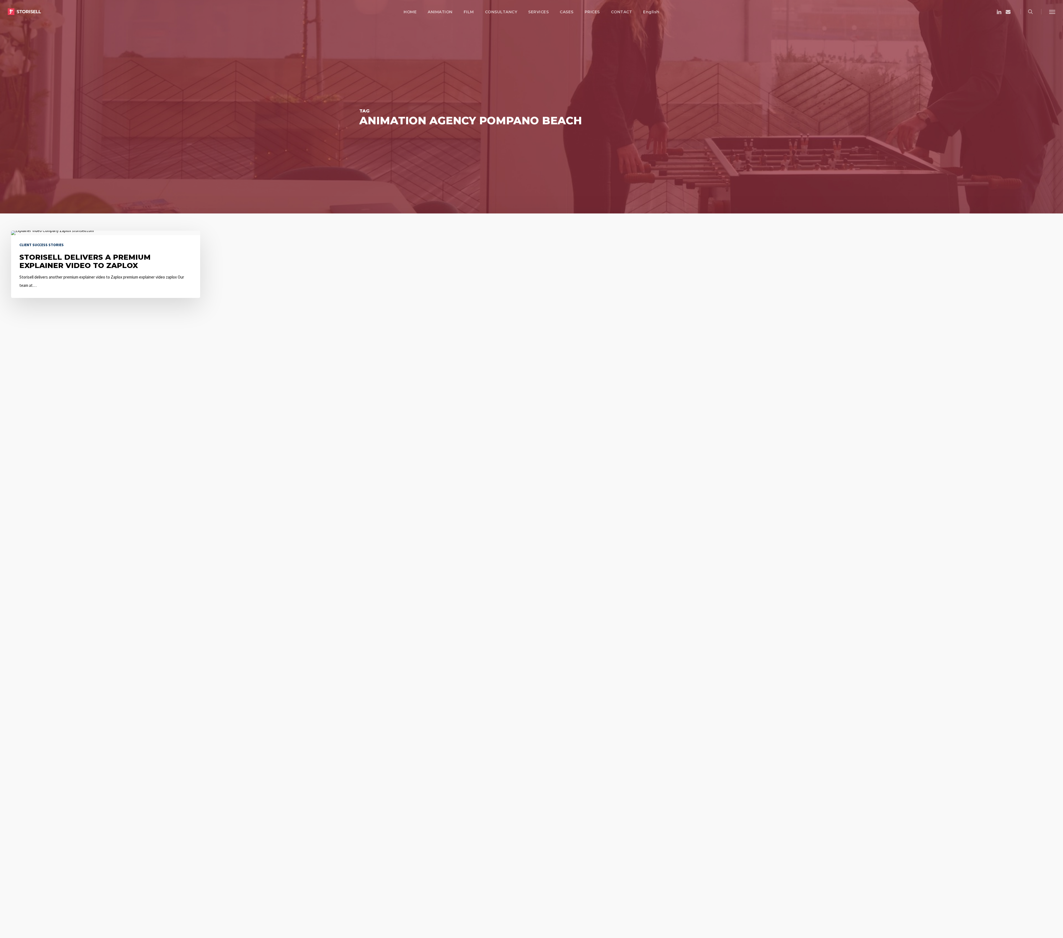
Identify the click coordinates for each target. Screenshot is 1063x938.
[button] (1052, 11)
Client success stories (41, 244)
